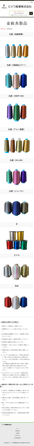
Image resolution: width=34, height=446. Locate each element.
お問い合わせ (17, 435)
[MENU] (31, 13)
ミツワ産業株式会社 (15, 442)
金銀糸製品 (17, 430)
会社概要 (17, 433)
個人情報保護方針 (17, 437)
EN (32, 2)
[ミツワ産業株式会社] (16, 9)
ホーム (17, 428)
